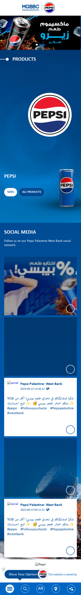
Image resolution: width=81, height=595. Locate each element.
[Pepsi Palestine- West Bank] (40, 286)
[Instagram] (40, 346)
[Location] (56, 589)
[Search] (25, 589)
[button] (36, 44)
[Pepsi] (40, 8)
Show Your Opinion (23, 574)
